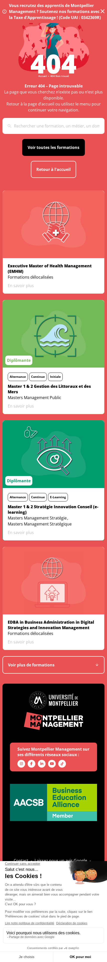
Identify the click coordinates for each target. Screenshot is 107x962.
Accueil (42, 76)
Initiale (55, 377)
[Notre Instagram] (21, 764)
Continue (38, 377)
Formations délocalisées (30, 277)
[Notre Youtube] (52, 764)
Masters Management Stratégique (40, 524)
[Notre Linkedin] (42, 764)
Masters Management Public (34, 397)
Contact (21, 860)
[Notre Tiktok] (62, 764)
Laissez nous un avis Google (61, 860)
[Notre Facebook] (31, 764)
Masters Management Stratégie (37, 518)
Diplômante (19, 360)
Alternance (18, 377)
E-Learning (58, 497)
